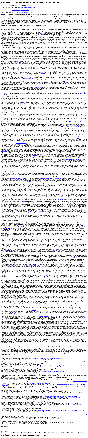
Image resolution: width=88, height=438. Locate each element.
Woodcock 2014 (38, 87)
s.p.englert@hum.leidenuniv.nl (27, 7)
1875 (18, 227)
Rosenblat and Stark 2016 (46, 178)
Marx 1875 (7, 235)
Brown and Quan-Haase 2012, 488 (51, 106)
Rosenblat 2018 (57, 178)
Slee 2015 (9, 179)
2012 (68, 102)
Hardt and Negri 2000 (75, 122)
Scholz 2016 (37, 282)
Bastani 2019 (53, 250)
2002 (24, 84)
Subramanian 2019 (49, 275)
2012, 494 (81, 108)
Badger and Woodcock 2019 (73, 159)
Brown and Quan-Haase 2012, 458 (70, 126)
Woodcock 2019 (17, 134)
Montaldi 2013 (42, 66)
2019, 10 (34, 310)
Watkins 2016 (8, 250)
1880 (12, 339)
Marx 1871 (82, 227)
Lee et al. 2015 (23, 178)
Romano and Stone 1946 (18, 62)
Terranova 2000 (75, 125)
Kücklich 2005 (36, 133)
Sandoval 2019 (57, 316)
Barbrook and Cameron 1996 (46, 316)
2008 (23, 103)
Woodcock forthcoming (21, 143)
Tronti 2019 (72, 256)
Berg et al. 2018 (44, 33)
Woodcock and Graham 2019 (33, 265)
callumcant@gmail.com (26, 12)
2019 (64, 81)
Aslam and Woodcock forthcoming (35, 211)
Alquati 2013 (60, 199)
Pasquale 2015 (15, 178)
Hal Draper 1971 (5, 228)
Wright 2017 (26, 56)
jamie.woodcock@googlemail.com (20, 10)
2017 (39, 83)
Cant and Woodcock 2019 (38, 155)
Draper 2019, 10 (13, 313)
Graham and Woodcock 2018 (18, 265)
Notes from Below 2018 (27, 78)
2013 (50, 161)
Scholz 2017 (16, 179)
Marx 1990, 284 (43, 73)
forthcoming (4, 151)
